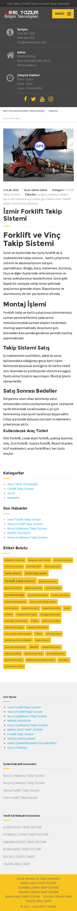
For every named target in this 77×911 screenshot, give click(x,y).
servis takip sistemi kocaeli (18, 633)
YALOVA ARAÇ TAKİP (16, 864)
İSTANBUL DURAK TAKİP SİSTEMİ (25, 834)
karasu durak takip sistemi (43, 601)
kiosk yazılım (11, 608)
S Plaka (38, 633)
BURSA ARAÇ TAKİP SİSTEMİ (22, 849)
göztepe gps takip (41, 199)
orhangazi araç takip (50, 614)
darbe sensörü (13, 573)
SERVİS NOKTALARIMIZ (21, 738)
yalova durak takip (34, 653)
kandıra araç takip (60, 595)
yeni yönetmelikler (56, 653)
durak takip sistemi (36, 573)
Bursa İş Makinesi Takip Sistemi (27, 528)
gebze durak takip (48, 581)
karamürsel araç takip (15, 601)
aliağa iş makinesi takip (51, 194)
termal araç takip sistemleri (18, 640)
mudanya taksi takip (26, 614)
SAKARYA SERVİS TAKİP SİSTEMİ (24, 842)
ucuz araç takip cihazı (15, 647)
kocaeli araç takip (30, 608)
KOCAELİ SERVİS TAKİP (18, 857)
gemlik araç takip (13, 588)
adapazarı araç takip (14, 560)
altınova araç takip (62, 560)
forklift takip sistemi (20, 581)
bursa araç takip (52, 566)
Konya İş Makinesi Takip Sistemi (27, 537)
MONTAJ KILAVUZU (19, 533)
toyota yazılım (42, 640)
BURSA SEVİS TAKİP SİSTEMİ (25, 730)
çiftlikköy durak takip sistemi (41, 660)
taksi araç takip (53, 633)
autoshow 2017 (34, 566)
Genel (11, 493)
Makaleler (13, 498)
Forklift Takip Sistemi (20, 489)
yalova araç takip (13, 653)
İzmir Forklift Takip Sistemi (32, 214)
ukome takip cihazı (51, 647)
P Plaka (34, 620)
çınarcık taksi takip (14, 666)
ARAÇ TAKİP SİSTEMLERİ (22, 484)
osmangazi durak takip (16, 620)
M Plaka (8, 614)
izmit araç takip (53, 588)
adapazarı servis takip (39, 560)
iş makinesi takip (14, 595)
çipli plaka (64, 660)
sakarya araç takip (51, 620)
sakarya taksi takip (14, 627)
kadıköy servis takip (37, 595)
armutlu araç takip (14, 566)
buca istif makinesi (15, 199)
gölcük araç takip (33, 588)
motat (67, 608)
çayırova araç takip (13, 660)
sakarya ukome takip (37, 627)
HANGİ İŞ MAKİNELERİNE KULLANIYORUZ (32, 743)
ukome (34, 647)
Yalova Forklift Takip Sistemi (25, 524)
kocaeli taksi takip (51, 608)
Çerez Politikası (17, 747)
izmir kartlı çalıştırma (25, 203)
